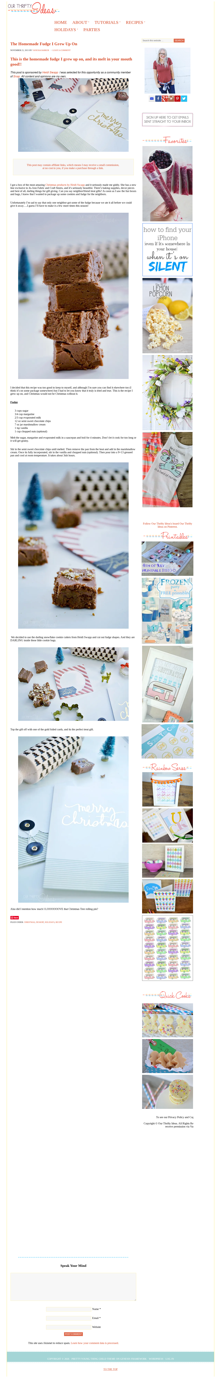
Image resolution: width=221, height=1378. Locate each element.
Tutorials (105, 23)
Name (95, 1309)
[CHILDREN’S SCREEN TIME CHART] (167, 759)
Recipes (133, 23)
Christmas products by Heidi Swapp (65, 184)
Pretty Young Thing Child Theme (93, 1359)
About (78, 23)
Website (96, 1327)
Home (60, 22)
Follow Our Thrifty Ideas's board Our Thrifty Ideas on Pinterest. (167, 525)
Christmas (29, 922)
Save (16, 917)
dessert (40, 922)
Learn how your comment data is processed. (95, 1343)
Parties (91, 29)
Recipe (59, 922)
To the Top (110, 1369)
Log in (170, 1359)
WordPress (156, 1359)
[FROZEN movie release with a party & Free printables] (167, 644)
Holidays (64, 30)
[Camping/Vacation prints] (167, 684)
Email (95, 1318)
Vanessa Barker (40, 50)
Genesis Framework (133, 1359)
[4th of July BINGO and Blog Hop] (167, 576)
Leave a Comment (61, 50)
